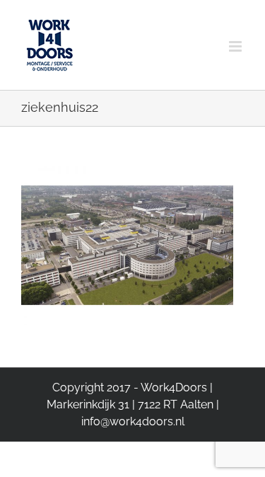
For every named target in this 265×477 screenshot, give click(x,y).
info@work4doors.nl (132, 421)
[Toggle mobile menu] (236, 34)
